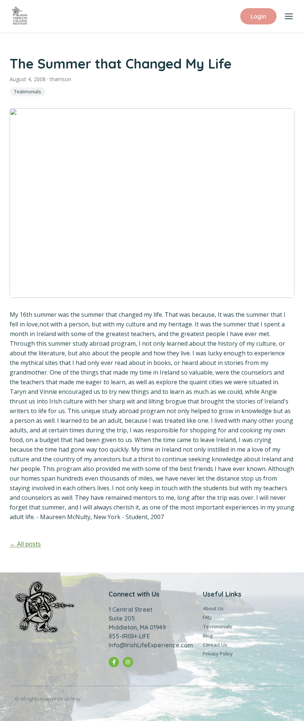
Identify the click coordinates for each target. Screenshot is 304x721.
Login (258, 16)
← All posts (25, 544)
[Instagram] (128, 662)
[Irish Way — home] (19, 16)
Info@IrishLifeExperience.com (151, 645)
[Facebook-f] (114, 662)
